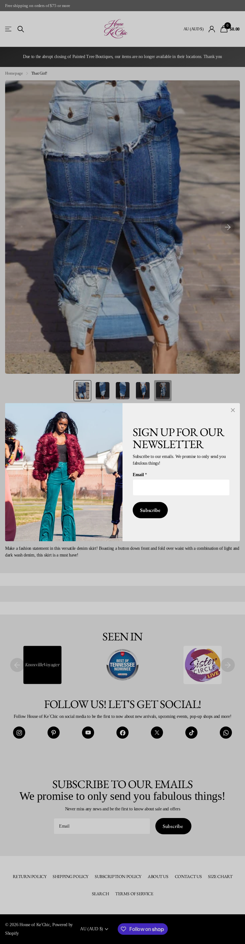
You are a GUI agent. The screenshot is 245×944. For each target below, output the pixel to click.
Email (140, 474)
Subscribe (150, 510)
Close (233, 410)
